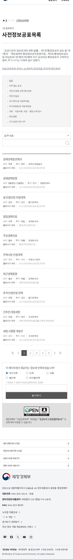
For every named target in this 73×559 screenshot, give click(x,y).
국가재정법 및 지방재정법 (20, 106)
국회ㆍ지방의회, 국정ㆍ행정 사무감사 (25, 111)
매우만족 (13, 373)
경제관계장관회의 (12, 159)
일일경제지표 (10, 216)
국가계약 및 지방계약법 (19, 101)
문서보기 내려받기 (10, 521)
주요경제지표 (10, 235)
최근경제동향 (10, 274)
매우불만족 (34, 378)
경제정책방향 (10, 178)
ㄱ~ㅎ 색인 (7, 517)
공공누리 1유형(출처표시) (36, 411)
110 (32, 499)
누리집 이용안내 (9, 512)
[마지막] (60, 353)
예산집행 (13, 116)
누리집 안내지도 (47, 549)
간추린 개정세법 (11, 312)
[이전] (18, 353)
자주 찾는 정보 (15, 86)
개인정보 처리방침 (9, 549)
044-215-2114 (19, 493)
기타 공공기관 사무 (17, 121)
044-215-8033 (15, 505)
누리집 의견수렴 (61, 549)
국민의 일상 (14, 96)
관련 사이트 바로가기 (11, 466)
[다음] (54, 353)
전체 (11, 80)
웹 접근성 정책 (34, 549)
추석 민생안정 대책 (13, 293)
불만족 (12, 378)
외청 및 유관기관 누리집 (12, 451)
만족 (31, 373)
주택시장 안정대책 (12, 255)
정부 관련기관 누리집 (11, 443)
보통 (52, 373)
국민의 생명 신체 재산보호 (20, 91)
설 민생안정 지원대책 (14, 197)
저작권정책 (22, 549)
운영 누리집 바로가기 (11, 458)
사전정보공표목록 (22, 20)
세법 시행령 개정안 (13, 331)
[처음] (13, 353)
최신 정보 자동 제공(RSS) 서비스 (17, 526)
